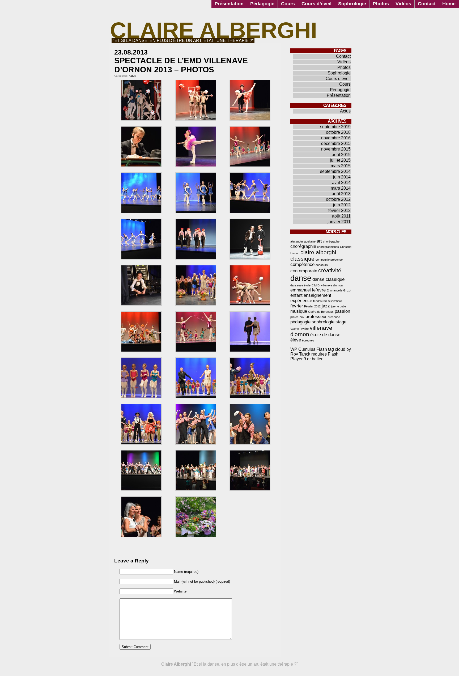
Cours (288, 3)
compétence (302, 264)
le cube (341, 306)
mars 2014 (341, 188)
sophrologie (323, 321)
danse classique (328, 279)
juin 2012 (342, 205)
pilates (294, 317)
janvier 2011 (339, 221)
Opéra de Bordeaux (321, 311)
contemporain (303, 270)
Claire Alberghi (213, 30)
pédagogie (300, 321)
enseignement (317, 295)
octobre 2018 (338, 132)
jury (333, 306)
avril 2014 (341, 182)
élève (295, 340)
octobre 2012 (338, 199)
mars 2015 (341, 166)
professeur (316, 316)
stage (340, 321)
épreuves (308, 340)
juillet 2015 (340, 160)
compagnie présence (329, 259)
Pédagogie (262, 3)
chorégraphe (331, 241)
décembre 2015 (336, 143)
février (296, 305)
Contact (427, 3)
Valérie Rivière (299, 328)
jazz (326, 305)
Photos (381, 3)
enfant (296, 295)
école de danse (325, 334)
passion (342, 311)
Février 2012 (312, 306)
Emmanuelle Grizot (339, 290)
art (319, 241)
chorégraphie (303, 246)
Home (449, 3)
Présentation (229, 3)
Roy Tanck (300, 354)
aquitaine (310, 241)
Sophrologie (352, 3)
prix (302, 317)
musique (298, 311)
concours (322, 264)
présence (334, 317)
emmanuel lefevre (308, 290)
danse (300, 278)
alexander (296, 241)
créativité (329, 270)
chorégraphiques (328, 246)
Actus (132, 75)
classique (302, 259)
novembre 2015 (336, 149)
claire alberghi (318, 252)
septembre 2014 (335, 171)
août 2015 (341, 154)
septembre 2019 (335, 126)
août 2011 (341, 216)
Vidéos (403, 3)
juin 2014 (342, 177)
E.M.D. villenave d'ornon (327, 285)
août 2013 (341, 193)
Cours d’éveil (316, 3)
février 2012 (339, 210)
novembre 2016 (336, 138)
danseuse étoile (300, 285)
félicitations (335, 301)
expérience (301, 300)
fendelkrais (320, 301)
